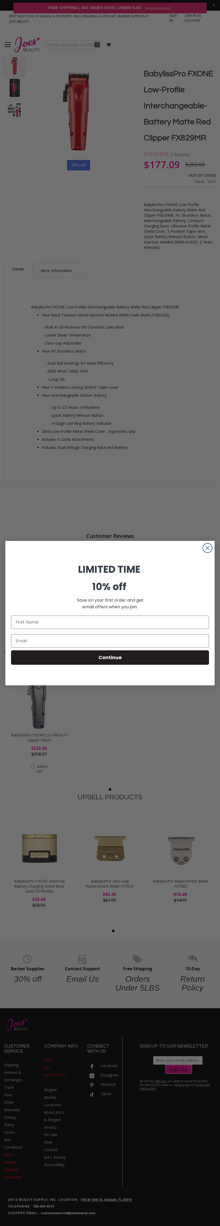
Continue (110, 657)
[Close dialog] (207, 548)
